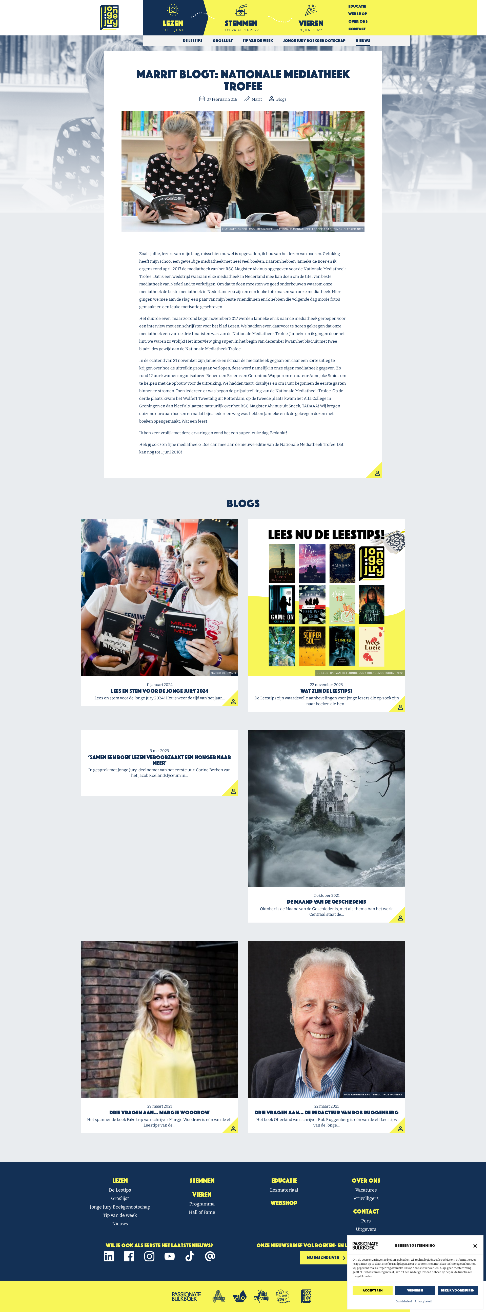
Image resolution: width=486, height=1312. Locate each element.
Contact (357, 29)
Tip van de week (120, 1215)
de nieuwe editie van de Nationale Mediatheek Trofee (285, 444)
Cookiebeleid (404, 1301)
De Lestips (120, 1190)
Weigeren (415, 1290)
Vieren (202, 1195)
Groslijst (120, 1198)
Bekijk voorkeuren (457, 1290)
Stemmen (202, 1181)
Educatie (357, 6)
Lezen (120, 1181)
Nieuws (120, 1223)
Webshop (357, 13)
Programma (202, 1204)
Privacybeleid (423, 1301)
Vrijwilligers (366, 1198)
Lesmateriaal (284, 1190)
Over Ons (358, 21)
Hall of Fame (202, 1212)
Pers (366, 1221)
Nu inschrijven (323, 1257)
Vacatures (366, 1190)
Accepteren (372, 1290)
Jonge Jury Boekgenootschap (120, 1207)
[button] (475, 1245)
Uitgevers (366, 1229)
